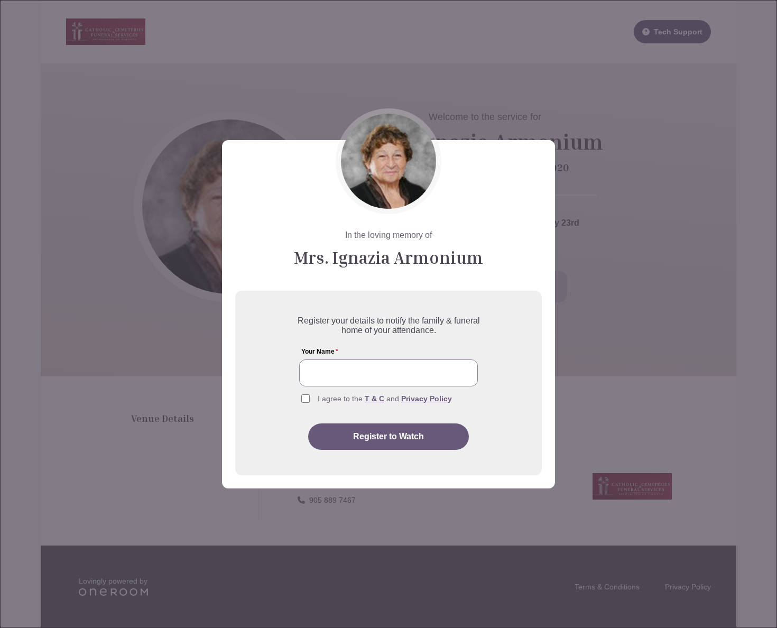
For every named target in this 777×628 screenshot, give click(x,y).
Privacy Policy (426, 398)
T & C (374, 398)
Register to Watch (388, 436)
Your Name (319, 351)
